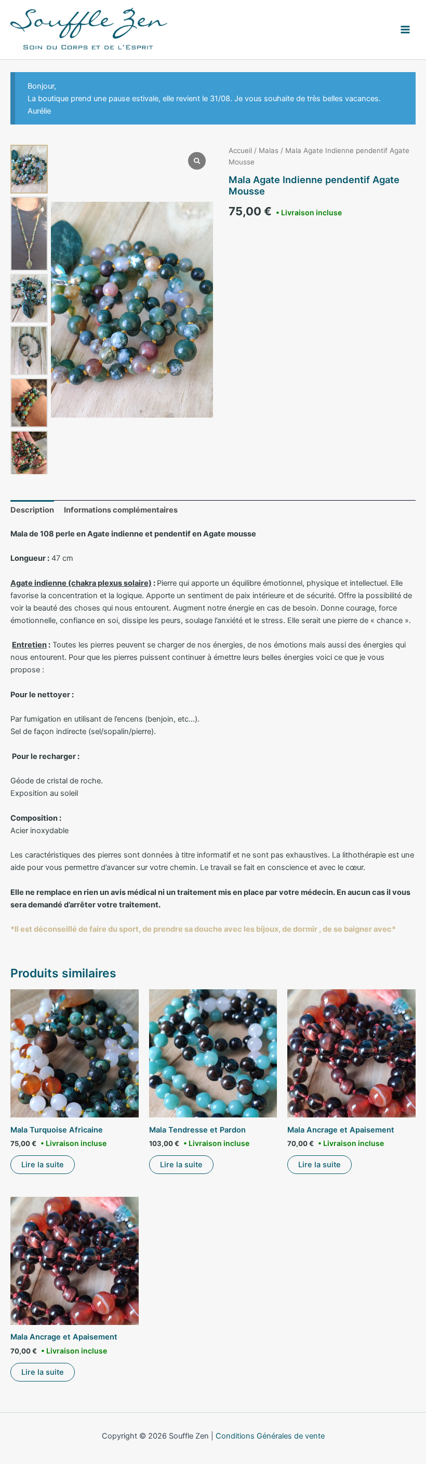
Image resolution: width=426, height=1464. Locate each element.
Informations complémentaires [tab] (121, 510)
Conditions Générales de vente (270, 1436)
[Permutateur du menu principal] (405, 29)
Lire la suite (42, 1164)
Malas (268, 150)
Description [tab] (32, 510)
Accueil (240, 150)
